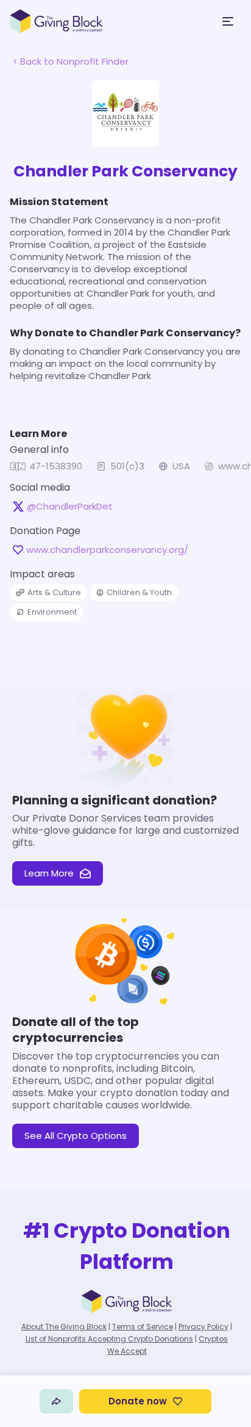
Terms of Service (142, 1326)
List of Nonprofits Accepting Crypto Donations (109, 1339)
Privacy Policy (203, 1326)
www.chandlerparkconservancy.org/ (107, 550)
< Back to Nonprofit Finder (71, 61)
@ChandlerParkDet (70, 506)
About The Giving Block (64, 1326)
